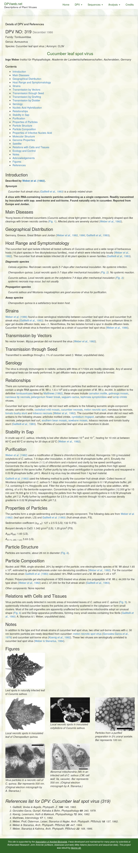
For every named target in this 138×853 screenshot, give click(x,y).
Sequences (94, 4)
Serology (18, 104)
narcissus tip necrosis (17, 397)
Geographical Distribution (27, 78)
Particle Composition (24, 129)
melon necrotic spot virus (87, 633)
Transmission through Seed (28, 93)
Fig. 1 (52, 221)
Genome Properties (24, 140)
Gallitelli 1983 (51, 191)
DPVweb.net (20, 5)
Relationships (20, 111)
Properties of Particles (25, 122)
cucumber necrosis (72, 409)
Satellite (17, 143)
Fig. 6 (17, 613)
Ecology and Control (24, 151)
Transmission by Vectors (26, 89)
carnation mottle (98, 393)
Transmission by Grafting (27, 96)
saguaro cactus (70, 397)
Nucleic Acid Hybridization (27, 107)
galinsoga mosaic (118, 393)
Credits (130, 4)
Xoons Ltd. (76, 847)
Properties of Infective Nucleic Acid (32, 133)
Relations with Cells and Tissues (31, 147)
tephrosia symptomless (93, 397)
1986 (82, 235)
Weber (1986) (16, 317)
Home (66, 4)
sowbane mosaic (78, 420)
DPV (77, 4)
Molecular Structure (24, 136)
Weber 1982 (110, 221)
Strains (16, 86)
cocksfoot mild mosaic (47, 409)
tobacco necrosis (42, 413)
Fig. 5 (123, 602)
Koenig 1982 (59, 637)
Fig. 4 (64, 553)
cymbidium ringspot (83, 416)
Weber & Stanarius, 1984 (49, 641)
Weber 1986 (117, 327)
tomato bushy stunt (16, 413)
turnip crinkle (119, 397)
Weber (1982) (33, 180)
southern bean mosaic (54, 420)
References (19, 165)
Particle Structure (22, 125)
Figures (17, 161)
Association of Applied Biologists (51, 841)
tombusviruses (24, 393)
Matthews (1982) (53, 393)
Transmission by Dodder (26, 100)
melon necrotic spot (95, 409)
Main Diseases (21, 75)
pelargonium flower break (45, 397)
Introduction (19, 71)
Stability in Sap (21, 115)
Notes (16, 154)
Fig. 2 (104, 272)
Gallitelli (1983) (17, 478)
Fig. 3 (119, 277)
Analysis (113, 4)
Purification (19, 118)
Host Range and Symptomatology (32, 82)
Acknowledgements (24, 158)
